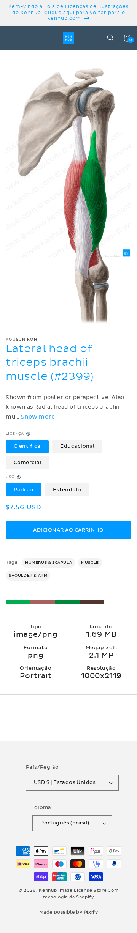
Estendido (67, 490)
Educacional (77, 446)
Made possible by (68, 912)
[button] (9, 38)
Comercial (28, 462)
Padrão (23, 490)
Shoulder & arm (28, 575)
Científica (27, 446)
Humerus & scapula (48, 562)
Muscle (90, 562)
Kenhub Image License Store (73, 890)
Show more (38, 417)
